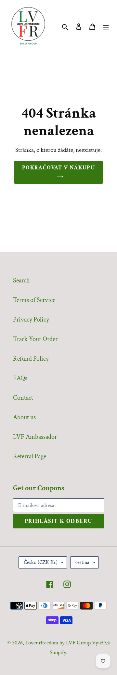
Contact (23, 398)
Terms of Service (34, 300)
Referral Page (29, 456)
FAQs (20, 378)
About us (24, 417)
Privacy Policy (31, 319)
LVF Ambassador (35, 437)
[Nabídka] (106, 26)
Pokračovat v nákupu (58, 167)
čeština (82, 562)
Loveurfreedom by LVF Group (58, 642)
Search (21, 280)
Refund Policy (31, 358)
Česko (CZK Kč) (41, 562)
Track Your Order (35, 339)
